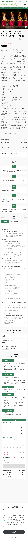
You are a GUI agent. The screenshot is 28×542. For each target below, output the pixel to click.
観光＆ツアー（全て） (11, 7)
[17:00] (11, 226)
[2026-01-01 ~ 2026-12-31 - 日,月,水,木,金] (10, 133)
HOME (2, 7)
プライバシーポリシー (9, 521)
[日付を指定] (14, 462)
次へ (14, 466)
